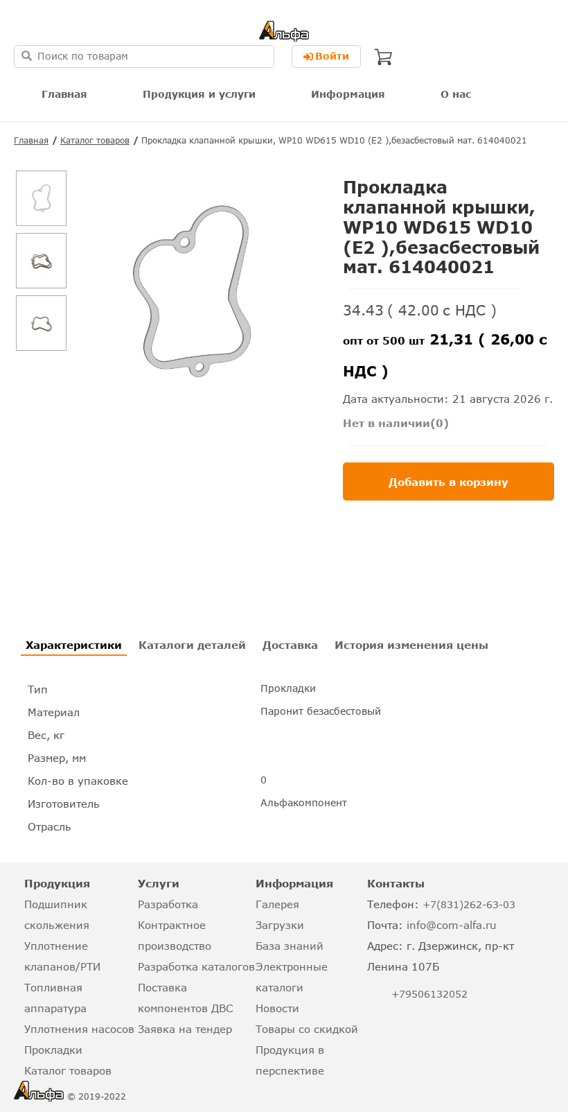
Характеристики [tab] (74, 644)
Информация (348, 94)
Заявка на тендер (185, 1029)
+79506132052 (429, 994)
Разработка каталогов (196, 966)
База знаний (289, 945)
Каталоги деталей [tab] (192, 644)
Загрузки (280, 925)
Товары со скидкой (307, 1029)
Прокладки (53, 1049)
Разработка (168, 904)
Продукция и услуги (199, 94)
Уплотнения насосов (79, 1029)
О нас (456, 94)
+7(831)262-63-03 (469, 904)
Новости (277, 1008)
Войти (332, 56)
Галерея (277, 904)
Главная (64, 94)
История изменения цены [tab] (411, 644)
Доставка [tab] (290, 644)
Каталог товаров (95, 140)
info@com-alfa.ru (452, 925)
